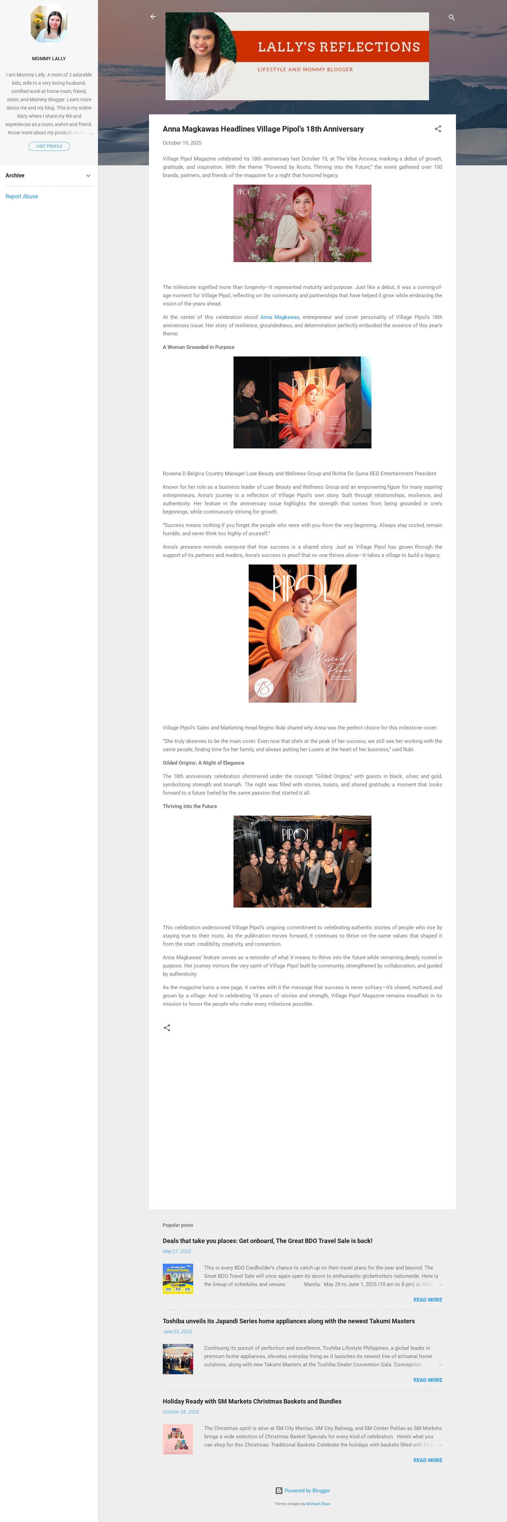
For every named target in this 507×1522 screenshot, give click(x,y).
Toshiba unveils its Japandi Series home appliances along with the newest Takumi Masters (289, 1321)
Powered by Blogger (306, 1491)
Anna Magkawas (279, 317)
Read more (428, 1300)
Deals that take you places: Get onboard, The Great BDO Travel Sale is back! (267, 1240)
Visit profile (49, 146)
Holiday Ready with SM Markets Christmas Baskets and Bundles (252, 1401)
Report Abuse (22, 196)
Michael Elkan (318, 1504)
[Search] (452, 18)
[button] (438, 130)
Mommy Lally (49, 58)
